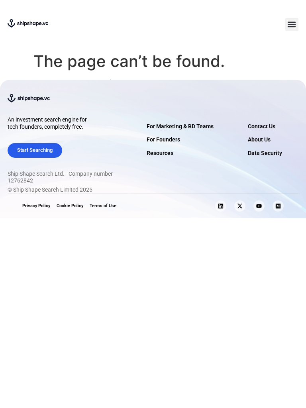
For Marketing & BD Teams (180, 126)
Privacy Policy (36, 205)
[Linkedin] (220, 206)
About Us (259, 139)
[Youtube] (259, 206)
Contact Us (261, 126)
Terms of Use (103, 205)
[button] (291, 24)
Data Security (265, 153)
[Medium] (278, 206)
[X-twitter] (239, 206)
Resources (160, 153)
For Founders (163, 139)
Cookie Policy (70, 205)
